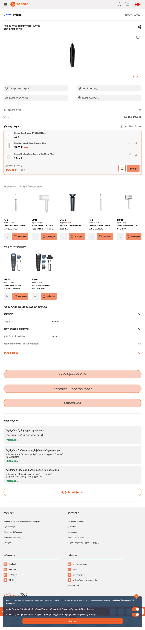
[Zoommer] (19, 4)
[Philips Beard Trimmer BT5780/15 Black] (44, 262)
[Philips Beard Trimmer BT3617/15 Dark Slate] (16, 262)
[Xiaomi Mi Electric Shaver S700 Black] (72, 202)
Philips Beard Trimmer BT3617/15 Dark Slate (12, 287)
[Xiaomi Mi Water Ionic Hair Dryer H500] (129, 202)
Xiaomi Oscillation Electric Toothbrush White (99, 227)
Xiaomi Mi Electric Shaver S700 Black (70, 227)
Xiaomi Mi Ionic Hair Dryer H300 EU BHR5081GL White (43, 227)
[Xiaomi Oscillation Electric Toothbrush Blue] (16, 202)
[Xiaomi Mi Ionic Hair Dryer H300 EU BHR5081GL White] (44, 202)
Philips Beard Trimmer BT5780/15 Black (41, 287)
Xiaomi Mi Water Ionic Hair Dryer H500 (127, 227)
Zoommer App (73, 585)
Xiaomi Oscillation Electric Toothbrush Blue (14, 227)
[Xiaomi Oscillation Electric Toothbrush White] (100, 202)
